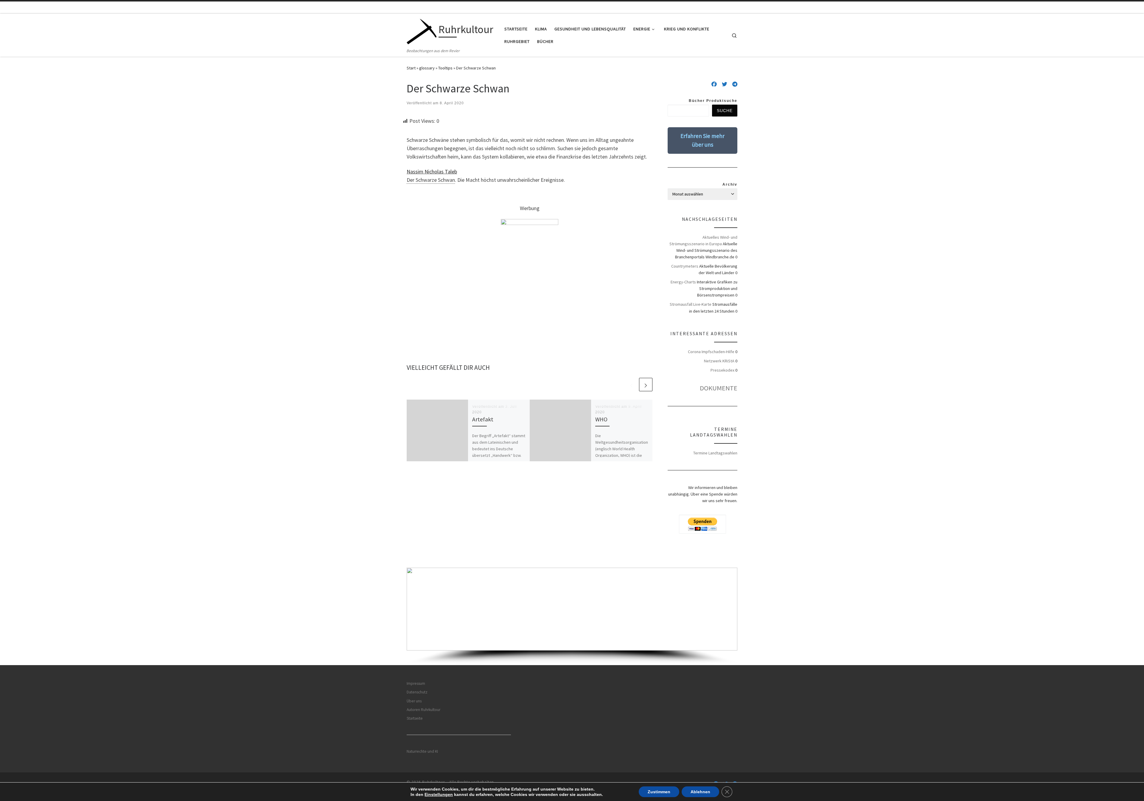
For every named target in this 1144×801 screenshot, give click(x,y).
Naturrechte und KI (422, 751)
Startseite (415, 718)
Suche (725, 110)
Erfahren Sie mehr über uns (702, 140)
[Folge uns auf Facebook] (714, 84)
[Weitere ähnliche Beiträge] (645, 384)
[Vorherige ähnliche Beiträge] (631, 384)
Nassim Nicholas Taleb (432, 171)
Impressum (416, 683)
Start (411, 68)
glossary (427, 68)
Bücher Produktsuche (713, 101)
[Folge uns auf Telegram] (734, 84)
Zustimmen (659, 791)
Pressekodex (722, 370)
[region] (572, 616)
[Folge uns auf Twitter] (724, 84)
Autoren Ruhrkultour (423, 709)
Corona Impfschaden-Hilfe (711, 351)
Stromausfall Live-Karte (690, 304)
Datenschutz (417, 692)
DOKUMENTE (718, 388)
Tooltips (445, 68)
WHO (601, 419)
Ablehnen (700, 791)
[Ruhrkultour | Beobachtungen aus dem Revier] (421, 30)
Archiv (729, 184)
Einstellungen (439, 794)
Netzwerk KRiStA (719, 361)
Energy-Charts (683, 282)
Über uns (414, 701)
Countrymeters (684, 266)
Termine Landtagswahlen (715, 453)
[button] (572, 609)
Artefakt (482, 419)
